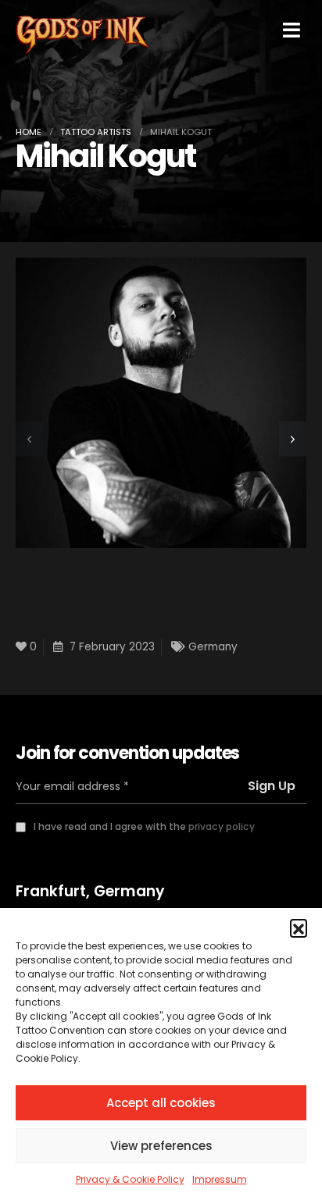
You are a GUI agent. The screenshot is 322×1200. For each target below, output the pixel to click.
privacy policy (221, 826)
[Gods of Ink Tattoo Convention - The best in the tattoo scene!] (82, 35)
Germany (213, 646)
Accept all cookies (161, 1103)
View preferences (161, 1146)
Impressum (219, 1179)
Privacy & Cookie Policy (130, 1179)
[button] (298, 927)
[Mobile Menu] (291, 30)
